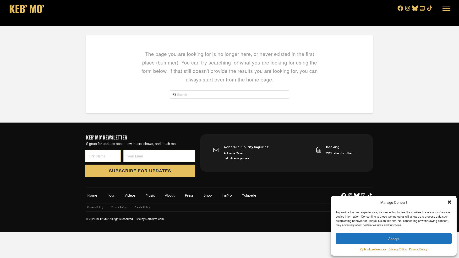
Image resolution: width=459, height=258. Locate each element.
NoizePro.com (154, 219)
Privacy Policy (397, 249)
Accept (393, 238)
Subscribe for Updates (140, 170)
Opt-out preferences (373, 249)
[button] (449, 202)
